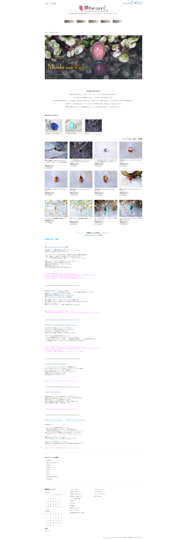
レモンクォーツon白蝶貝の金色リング (55, 218)
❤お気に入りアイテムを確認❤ (93, 235)
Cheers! (48, 465)
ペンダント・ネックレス (52, 133)
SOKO (48, 469)
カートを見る (97, 491)
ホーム (46, 32)
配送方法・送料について (76, 496)
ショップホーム (74, 489)
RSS (95, 496)
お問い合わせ (73, 491)
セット (87, 133)
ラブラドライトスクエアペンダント (75, 420)
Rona (47, 472)
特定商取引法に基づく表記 (77, 512)
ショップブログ (74, 510)
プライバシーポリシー (100, 494)
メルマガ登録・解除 (75, 498)
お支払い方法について (76, 494)
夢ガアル (48, 474)
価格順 (135, 139)
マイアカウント (130, 3)
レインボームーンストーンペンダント (55, 364)
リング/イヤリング (70, 133)
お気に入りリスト (75, 508)
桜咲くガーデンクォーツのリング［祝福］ (57, 247)
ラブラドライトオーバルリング (54, 420)
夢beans (72, 501)
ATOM (99, 496)
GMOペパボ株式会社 (128, 537)
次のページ (106, 233)
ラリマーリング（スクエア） (53, 392)
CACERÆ (49, 479)
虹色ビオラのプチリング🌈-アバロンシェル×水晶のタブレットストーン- (105, 160)
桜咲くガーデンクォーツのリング (54, 290)
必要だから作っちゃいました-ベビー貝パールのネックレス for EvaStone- (56, 162)
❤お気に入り (49, 166)
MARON (48, 467)
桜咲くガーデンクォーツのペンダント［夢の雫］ (59, 297)
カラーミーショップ (107, 537)
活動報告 (72, 505)
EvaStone (49, 460)
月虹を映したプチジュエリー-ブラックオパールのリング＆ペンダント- (81, 160)
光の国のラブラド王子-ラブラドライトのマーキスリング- (61, 325)
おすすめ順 (128, 139)
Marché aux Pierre (54, 32)
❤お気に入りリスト (136, 1)
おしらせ (72, 503)
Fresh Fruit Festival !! (51, 476)
